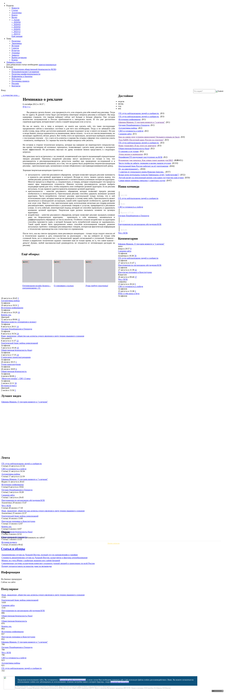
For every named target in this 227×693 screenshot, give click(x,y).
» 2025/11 (16, 34)
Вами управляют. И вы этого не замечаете (137, 146)
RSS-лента (16, 79)
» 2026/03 (16, 24)
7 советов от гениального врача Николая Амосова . (141, 172)
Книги (14, 15)
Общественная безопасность (14, 371)
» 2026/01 (16, 29)
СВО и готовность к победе (130, 131)
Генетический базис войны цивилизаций (19, 343)
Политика (16, 41)
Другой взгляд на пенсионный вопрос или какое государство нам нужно (151, 177)
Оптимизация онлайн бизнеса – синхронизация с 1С (36, 287)
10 (19, 312)
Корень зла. (6, 315)
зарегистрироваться (47, 64)
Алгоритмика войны (127, 128)
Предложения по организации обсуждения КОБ (139, 224)
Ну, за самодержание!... (128, 169)
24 (18, 334)
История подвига (9, 385)
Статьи (15, 10)
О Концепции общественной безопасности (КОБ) (34, 69)
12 (19, 319)
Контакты (16, 86)
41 (136, 270)
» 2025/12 (16, 31)
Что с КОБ (123, 233)
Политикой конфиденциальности (73, 680)
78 (135, 256)
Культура (16, 50)
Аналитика (17, 13)
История (15, 46)
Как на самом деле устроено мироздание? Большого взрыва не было (149, 137)
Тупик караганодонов (11, 364)
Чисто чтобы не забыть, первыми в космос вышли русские (144, 163)
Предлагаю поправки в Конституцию (135, 272)
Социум (15, 48)
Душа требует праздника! (96, 286)
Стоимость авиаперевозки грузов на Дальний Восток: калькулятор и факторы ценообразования (44, 557)
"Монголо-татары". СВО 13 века (15, 378)
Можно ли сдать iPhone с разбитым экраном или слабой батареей (30, 560)
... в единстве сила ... (10, 95)
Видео (14, 17)
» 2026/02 (16, 27)
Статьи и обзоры (13, 548)
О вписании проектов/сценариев (16, 357)
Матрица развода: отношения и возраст (18, 322)
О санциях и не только (128, 151)
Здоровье (16, 53)
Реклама (15, 83)
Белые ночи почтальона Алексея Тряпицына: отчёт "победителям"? (148, 175)
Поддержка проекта (20, 81)
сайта (79, 686)
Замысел (15, 55)
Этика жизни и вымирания (130, 154)
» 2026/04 (16, 22)
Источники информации (129, 119)
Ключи (15, 60)
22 (18, 341)
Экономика (17, 43)
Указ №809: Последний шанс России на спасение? (141, 140)
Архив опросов (113, 543)
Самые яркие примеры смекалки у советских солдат (141, 180)
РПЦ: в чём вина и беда (128, 293)
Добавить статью (14, 62)
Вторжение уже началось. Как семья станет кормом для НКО (145, 160)
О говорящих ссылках (64, 286)
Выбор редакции (19, 57)
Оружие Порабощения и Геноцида (133, 125)
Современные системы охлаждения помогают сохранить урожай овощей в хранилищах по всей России (48, 563)
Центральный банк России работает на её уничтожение (143, 166)
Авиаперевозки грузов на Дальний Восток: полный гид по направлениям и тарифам (39, 555)
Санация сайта (125, 134)
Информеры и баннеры (22, 76)
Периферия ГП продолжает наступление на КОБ (140, 157)
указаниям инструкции (119, 682)
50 (16, 383)
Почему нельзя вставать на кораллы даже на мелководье (26, 566)
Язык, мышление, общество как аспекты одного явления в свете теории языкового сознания (42, 336)
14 (18, 326)
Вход (3, 90)
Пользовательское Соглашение (25, 72)
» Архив (16, 20)
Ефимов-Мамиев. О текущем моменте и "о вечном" (141, 122)
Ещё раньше (17, 36)
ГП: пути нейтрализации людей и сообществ (138, 113)
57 (136, 277)
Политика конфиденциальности (26, 74)
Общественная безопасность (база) (133, 148)
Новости (15, 8)
